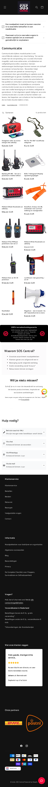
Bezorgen (9, 507)
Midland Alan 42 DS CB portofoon (10, 279)
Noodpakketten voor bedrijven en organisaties (23, 544)
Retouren (8, 502)
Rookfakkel (6, 311)
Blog (6, 555)
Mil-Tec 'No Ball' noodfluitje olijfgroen (34, 142)
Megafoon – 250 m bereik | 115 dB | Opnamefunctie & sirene (34, 312)
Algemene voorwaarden (14, 550)
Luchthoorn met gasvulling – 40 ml (34, 279)
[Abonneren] (40, 408)
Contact (8, 519)
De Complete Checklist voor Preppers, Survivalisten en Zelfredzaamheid (20, 574)
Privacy (8, 566)
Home (3, 105)
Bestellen (8, 491)
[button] (5, 7)
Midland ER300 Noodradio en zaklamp (12, 208)
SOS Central (20, 782)
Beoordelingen (11, 561)
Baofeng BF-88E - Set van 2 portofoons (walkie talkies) (11, 175)
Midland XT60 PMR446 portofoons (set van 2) (10, 243)
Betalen (8, 496)
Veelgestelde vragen (13, 513)
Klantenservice (11, 485)
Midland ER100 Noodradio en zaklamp (34, 243)
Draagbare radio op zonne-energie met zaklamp (11, 142)
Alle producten (12, 105)
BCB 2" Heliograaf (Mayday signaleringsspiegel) (33, 175)
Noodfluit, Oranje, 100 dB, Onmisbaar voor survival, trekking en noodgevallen (33, 209)
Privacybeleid (25, 400)
